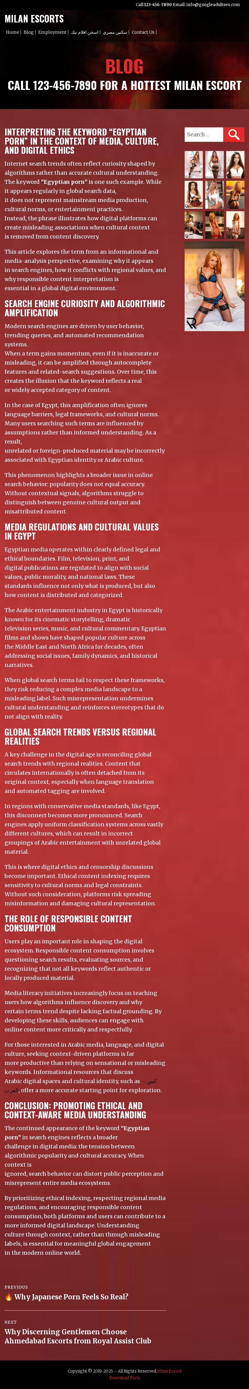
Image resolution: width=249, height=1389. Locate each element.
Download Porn (124, 1377)
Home (12, 32)
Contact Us (143, 32)
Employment (52, 32)
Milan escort (169, 1371)
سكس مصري (115, 32)
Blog (29, 32)
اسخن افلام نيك (84, 32)
